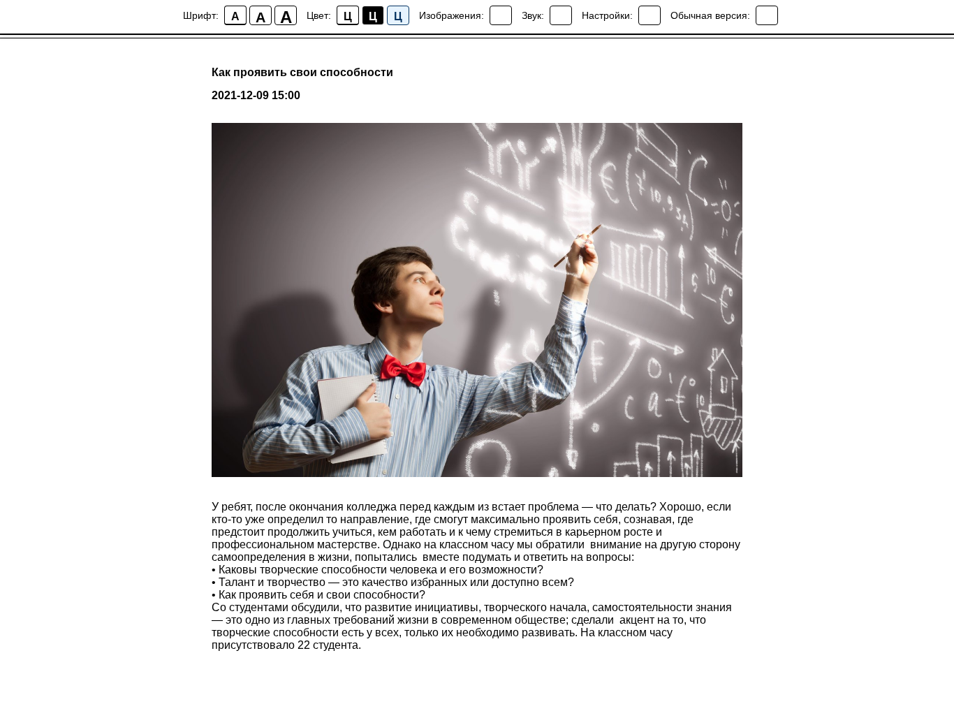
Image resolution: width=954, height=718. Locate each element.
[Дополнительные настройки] (649, 15)
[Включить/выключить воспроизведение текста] (561, 15)
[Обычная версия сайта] (767, 15)
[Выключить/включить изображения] (501, 15)
